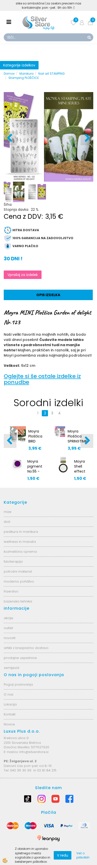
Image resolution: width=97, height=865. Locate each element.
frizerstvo (11, 591)
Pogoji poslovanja (18, 684)
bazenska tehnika (18, 601)
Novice (9, 724)
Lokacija (10, 704)
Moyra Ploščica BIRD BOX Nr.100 (35, 441)
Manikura (26, 73)
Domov (9, 73)
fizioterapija (13, 561)
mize (7, 511)
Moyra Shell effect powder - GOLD (80, 471)
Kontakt (9, 714)
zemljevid (11, 667)
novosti (9, 638)
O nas (8, 694)
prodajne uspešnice (20, 657)
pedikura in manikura (21, 531)
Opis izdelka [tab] (48, 294)
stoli (7, 521)
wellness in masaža (20, 541)
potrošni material (18, 571)
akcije (8, 618)
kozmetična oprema (20, 551)
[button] (87, 138)
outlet (8, 628)
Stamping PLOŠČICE (23, 78)
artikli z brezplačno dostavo (26, 648)
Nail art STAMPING (51, 73)
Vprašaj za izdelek (22, 274)
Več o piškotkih (83, 855)
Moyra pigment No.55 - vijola (34, 469)
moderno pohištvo (19, 581)
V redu (62, 855)
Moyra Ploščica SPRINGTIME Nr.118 (77, 439)
